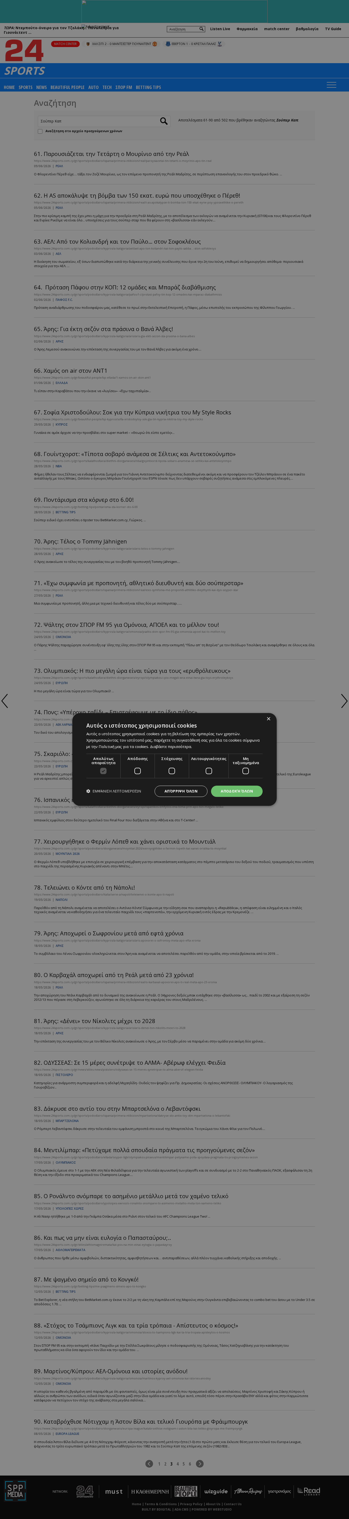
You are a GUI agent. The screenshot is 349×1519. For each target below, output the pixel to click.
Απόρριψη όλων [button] (181, 791)
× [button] (268, 719)
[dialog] (174, 759)
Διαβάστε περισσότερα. (171, 746)
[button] (113, 791)
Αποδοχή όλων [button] (237, 791)
